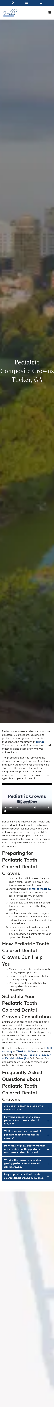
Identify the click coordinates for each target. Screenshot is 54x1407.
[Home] (10, 13)
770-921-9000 (25, 1051)
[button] (26, 3)
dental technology (39, 889)
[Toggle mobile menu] (50, 13)
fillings (40, 742)
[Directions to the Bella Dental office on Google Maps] (13, 3)
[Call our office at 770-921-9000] (40, 3)
